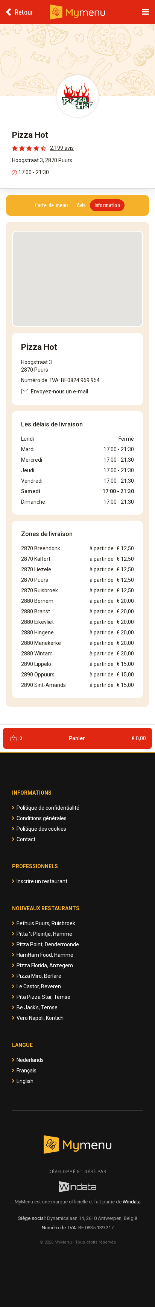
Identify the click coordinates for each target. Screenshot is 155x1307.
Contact (26, 839)
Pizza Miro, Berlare (39, 976)
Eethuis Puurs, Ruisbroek (46, 923)
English (25, 1081)
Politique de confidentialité (48, 808)
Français (26, 1071)
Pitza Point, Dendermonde (48, 944)
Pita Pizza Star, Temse (43, 997)
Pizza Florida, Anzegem (45, 965)
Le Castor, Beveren (39, 986)
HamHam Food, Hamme (45, 955)
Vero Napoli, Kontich (40, 1018)
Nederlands (30, 1060)
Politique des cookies (41, 829)
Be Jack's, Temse (37, 1007)
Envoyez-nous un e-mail (59, 391)
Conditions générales (42, 818)
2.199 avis (62, 148)
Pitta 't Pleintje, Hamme (44, 934)
